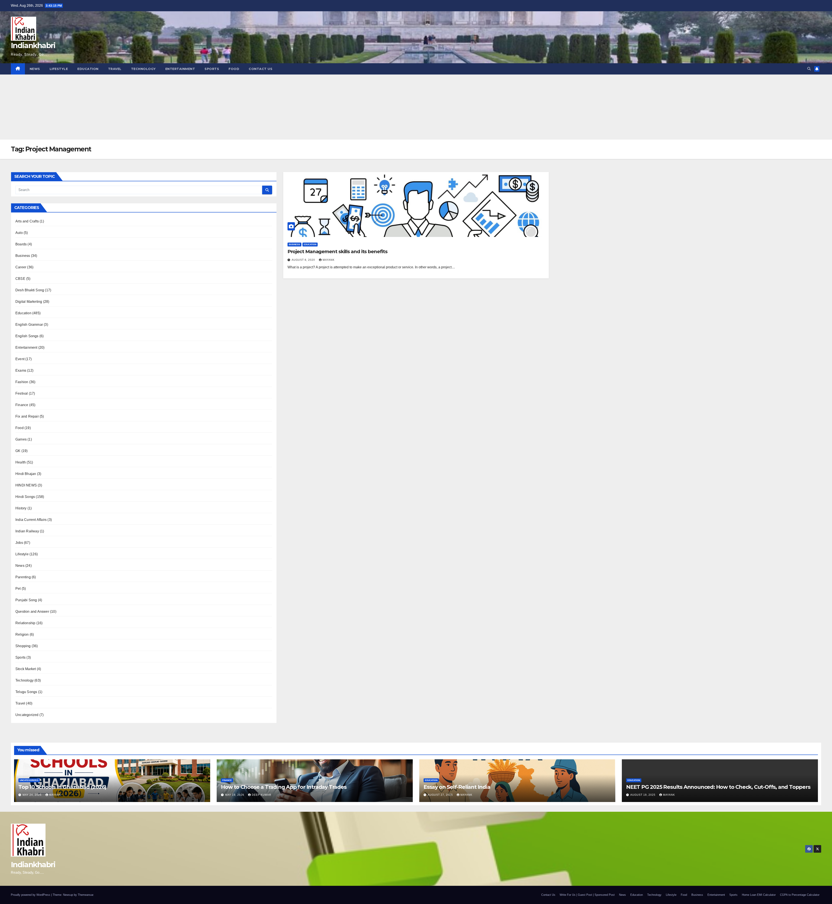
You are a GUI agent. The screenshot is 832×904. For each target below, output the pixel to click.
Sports (212, 69)
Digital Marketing (28, 301)
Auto (19, 233)
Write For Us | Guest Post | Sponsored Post (587, 894)
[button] (809, 69)
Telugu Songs (26, 692)
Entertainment (180, 69)
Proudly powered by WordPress (31, 894)
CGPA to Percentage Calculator (799, 894)
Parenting (23, 577)
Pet (18, 588)
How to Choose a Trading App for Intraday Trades (283, 787)
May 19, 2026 (235, 794)
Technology (143, 69)
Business (22, 256)
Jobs (19, 542)
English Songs (27, 336)
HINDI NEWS (26, 485)
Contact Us (260, 69)
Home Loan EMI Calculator (759, 894)
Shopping (23, 646)
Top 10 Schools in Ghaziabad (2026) (62, 787)
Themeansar (85, 894)
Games (21, 439)
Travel (115, 69)
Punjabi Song (26, 600)
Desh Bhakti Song (29, 290)
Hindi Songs (25, 497)
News (35, 69)
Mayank (329, 259)
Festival (21, 393)
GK (17, 451)
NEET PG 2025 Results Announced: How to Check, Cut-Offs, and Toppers (718, 787)
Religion (22, 634)
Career (20, 267)
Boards (21, 244)
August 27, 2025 (441, 794)
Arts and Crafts (27, 221)
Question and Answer (32, 611)
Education (88, 69)
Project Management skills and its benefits (337, 251)
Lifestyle (59, 69)
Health (20, 462)
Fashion (21, 382)
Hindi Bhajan (25, 474)
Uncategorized (27, 715)
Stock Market (25, 669)
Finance (21, 405)
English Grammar (29, 324)
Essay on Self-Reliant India (457, 787)
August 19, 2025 (643, 794)
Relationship (25, 623)
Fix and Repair (27, 416)
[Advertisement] (416, 107)
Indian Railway (27, 531)
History (20, 508)
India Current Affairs (31, 520)
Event (19, 359)
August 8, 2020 (304, 259)
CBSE (20, 278)
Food (234, 69)
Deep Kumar (261, 794)
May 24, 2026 (32, 794)
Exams (20, 370)
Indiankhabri (33, 45)
